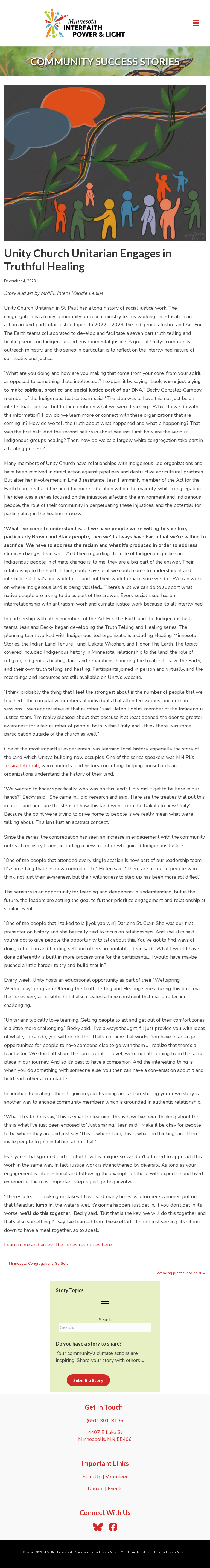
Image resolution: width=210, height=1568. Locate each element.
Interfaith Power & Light (171, 1552)
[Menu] (196, 23)
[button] (105, 1303)
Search (105, 1320)
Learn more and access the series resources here (58, 1244)
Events (115, 1488)
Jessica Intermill (21, 765)
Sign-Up (92, 1476)
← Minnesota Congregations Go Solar (37, 1263)
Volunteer (117, 1476)
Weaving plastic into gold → (181, 1273)
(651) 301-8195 (105, 1420)
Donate (96, 1488)
